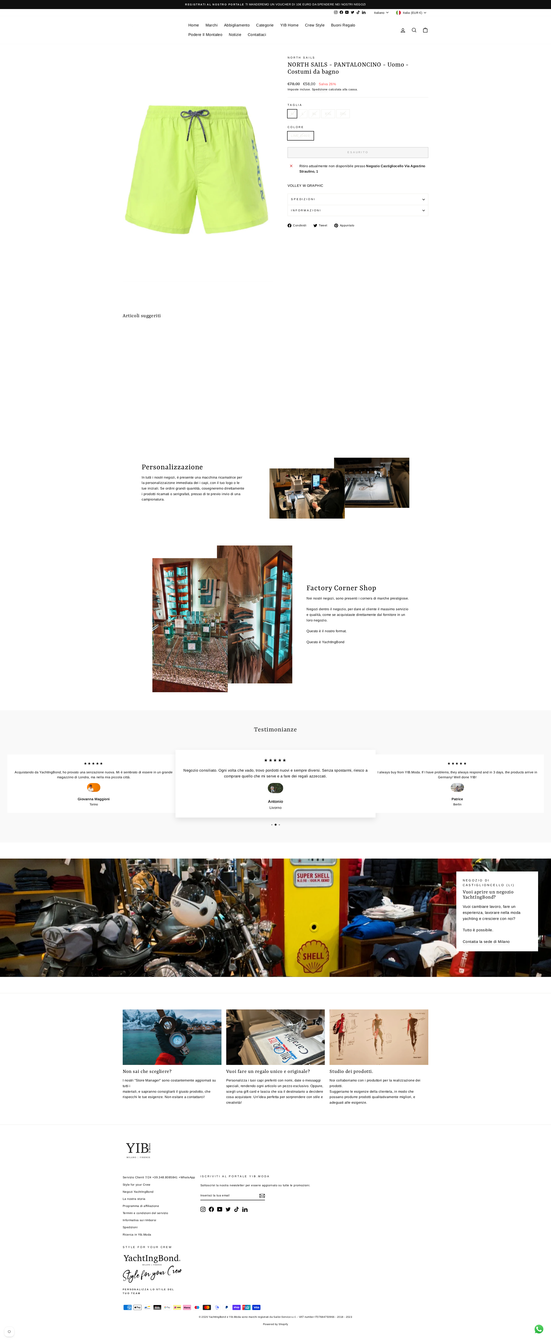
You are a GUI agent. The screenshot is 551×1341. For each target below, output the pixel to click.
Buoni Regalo (343, 25)
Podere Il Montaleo (205, 34)
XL (314, 114)
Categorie (265, 25)
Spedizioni (303, 199)
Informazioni (306, 210)
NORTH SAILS (301, 57)
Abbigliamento (237, 25)
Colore (296, 127)
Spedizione (320, 89)
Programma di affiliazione (141, 1206)
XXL (328, 114)
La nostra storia (134, 1198)
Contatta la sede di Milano (486, 941)
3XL (343, 114)
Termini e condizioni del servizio (145, 1213)
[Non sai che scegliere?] (172, 1037)
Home (193, 25)
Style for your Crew (136, 1184)
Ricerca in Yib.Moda (137, 1234)
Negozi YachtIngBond (138, 1191)
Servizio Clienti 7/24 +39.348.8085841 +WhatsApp (159, 1177)
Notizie (235, 34)
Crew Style (315, 25)
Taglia (295, 105)
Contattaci (257, 34)
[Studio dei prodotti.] (379, 1037)
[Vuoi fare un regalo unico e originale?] (275, 1037)
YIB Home (289, 25)
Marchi (212, 25)
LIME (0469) (300, 135)
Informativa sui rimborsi (139, 1220)
